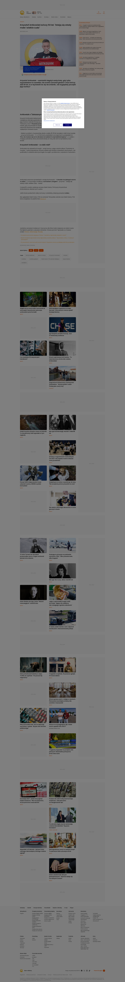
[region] (63, 113)
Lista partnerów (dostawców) (49, 120)
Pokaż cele (58, 124)
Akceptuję (67, 124)
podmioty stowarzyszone (65, 103)
